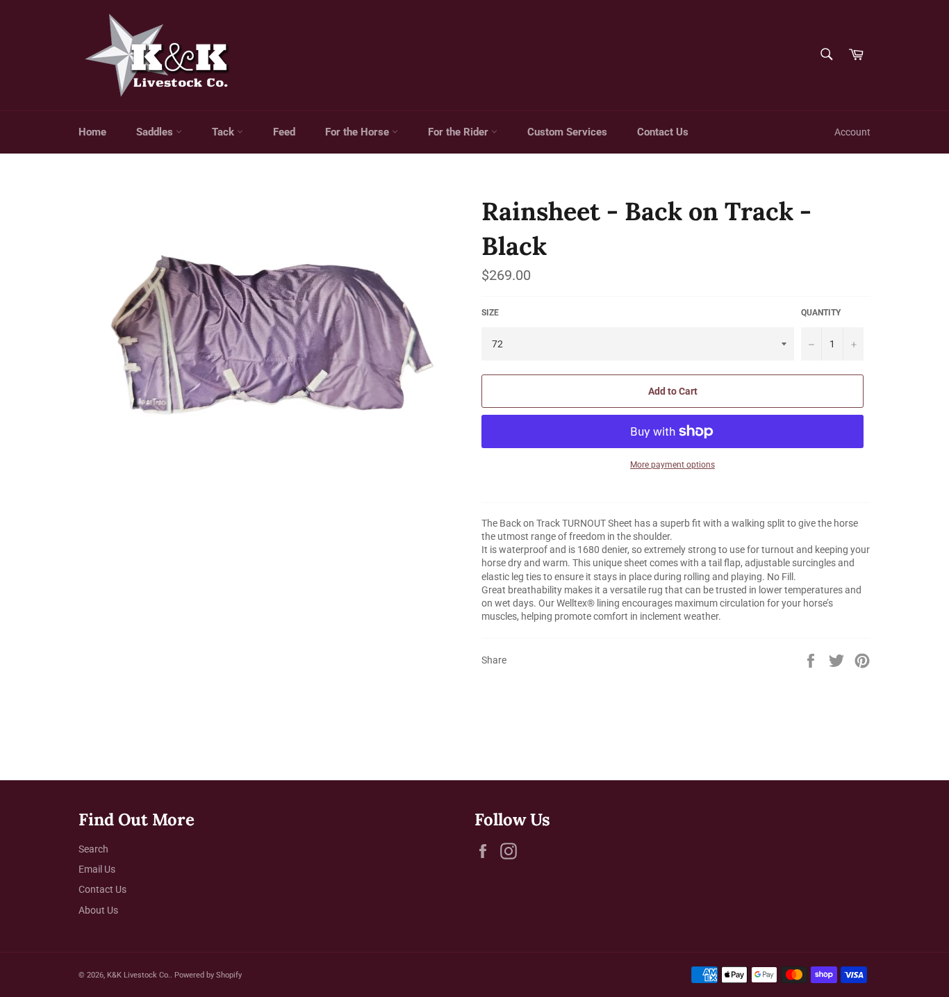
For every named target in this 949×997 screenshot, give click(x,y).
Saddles (156, 132)
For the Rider (459, 132)
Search (93, 849)
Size (490, 313)
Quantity (821, 313)
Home (92, 132)
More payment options (672, 465)
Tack (224, 132)
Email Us (97, 869)
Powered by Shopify (208, 975)
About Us (98, 910)
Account (852, 132)
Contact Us (662, 132)
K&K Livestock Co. (138, 975)
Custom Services (567, 132)
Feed (284, 132)
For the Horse (358, 132)
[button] (675, 570)
